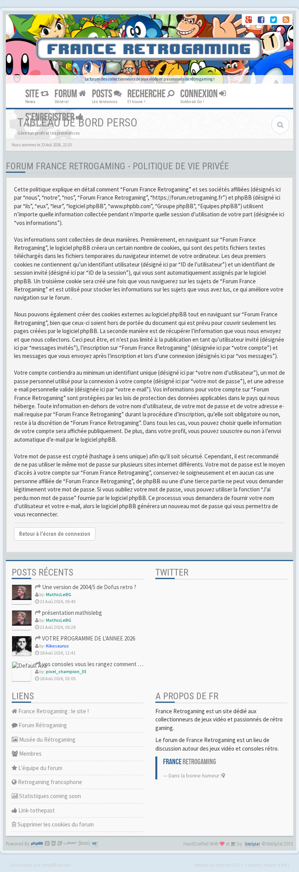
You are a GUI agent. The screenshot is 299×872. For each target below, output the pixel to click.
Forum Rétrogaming (42, 725)
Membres (30, 753)
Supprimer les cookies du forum (55, 824)
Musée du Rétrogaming (47, 739)
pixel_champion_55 (66, 671)
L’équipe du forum (39, 768)
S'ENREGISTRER (50, 117)
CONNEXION (199, 94)
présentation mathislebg (71, 612)
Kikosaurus (57, 646)
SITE (32, 94)
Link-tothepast (36, 810)
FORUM (67, 94)
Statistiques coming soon (49, 796)
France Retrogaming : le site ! (53, 711)
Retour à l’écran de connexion (54, 534)
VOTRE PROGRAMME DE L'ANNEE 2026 (88, 638)
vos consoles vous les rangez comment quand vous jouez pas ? (117, 664)
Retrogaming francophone (49, 782)
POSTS (103, 94)
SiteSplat (252, 844)
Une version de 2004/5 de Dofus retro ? (88, 587)
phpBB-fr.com (57, 864)
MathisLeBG (58, 594)
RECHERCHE (147, 94)
